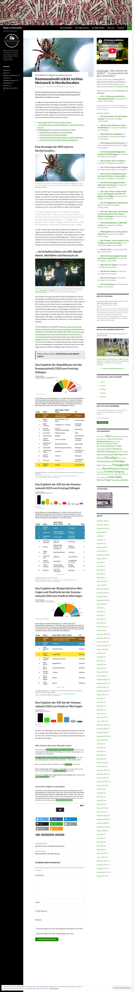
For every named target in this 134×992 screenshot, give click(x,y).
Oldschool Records (105, 461)
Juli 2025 (99, 536)
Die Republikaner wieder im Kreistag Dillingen (55, 132)
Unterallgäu (115, 476)
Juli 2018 (99, 834)
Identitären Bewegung (40, 292)
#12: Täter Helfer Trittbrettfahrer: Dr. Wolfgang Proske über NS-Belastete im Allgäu (112, 193)
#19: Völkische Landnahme (111, 134)
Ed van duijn (38, 187)
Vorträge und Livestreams (10, 88)
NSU (102, 458)
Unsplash (44, 187)
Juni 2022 (100, 657)
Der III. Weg (116, 446)
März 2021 (100, 713)
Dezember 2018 (102, 815)
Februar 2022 (101, 672)
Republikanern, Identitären (68, 125)
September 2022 (102, 645)
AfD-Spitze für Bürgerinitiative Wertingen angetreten (58, 140)
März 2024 (100, 577)
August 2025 (101, 532)
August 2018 (101, 831)
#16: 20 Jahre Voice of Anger (112, 161)
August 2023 (101, 604)
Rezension (6, 85)
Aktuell (5, 70)
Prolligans (109, 465)
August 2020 (101, 740)
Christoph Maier (111, 444)
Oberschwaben (122, 458)
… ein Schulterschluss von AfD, (48, 125)
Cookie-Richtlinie (54, 988)
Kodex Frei (119, 452)
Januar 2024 (101, 585)
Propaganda (120, 465)
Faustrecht (100, 449)
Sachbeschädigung (114, 471)
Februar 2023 (101, 627)
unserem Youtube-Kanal (118, 86)
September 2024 (102, 555)
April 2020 (100, 755)
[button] (42, 819)
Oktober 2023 (101, 596)
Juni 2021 (100, 702)
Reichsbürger (122, 468)
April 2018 (100, 846)
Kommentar (39, 875)
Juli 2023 (99, 608)
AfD (73, 183)
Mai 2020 (100, 751)
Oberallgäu (111, 457)
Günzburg (117, 448)
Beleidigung (124, 436)
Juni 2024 (100, 566)
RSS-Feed (103, 397)
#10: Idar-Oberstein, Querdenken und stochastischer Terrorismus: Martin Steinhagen (113, 213)
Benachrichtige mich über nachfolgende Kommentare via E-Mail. (60, 929)
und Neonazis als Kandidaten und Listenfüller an (67, 329)
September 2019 (102, 781)
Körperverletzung (104, 454)
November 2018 (102, 819)
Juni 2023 (100, 611)
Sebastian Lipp (52, 86)
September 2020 (102, 736)
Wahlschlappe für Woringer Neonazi (47, 852)
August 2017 (101, 876)
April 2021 (100, 710)
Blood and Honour (115, 439)
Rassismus (99, 469)
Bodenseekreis (104, 441)
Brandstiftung (101, 444)
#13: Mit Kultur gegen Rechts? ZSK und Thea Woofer (112, 183)
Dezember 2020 (102, 725)
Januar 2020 (101, 766)
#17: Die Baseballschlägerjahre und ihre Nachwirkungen (112, 153)
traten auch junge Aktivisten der (70, 327)
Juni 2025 (100, 540)
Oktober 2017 (101, 868)
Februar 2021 (101, 717)
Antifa (4, 73)
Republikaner (57, 107)
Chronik (5, 78)
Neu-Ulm (123, 454)
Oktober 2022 (101, 642)
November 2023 (102, 593)
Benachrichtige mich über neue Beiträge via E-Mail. (55, 934)
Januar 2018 (101, 857)
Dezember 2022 (102, 634)
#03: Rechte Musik (108, 271)
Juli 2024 (99, 562)
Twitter (102, 382)
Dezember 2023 (102, 589)
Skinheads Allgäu (101, 474)
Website (38, 920)
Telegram (103, 393)
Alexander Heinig (116, 436)
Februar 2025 (101, 547)
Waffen (124, 480)
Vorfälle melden (98, 28)
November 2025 (102, 525)
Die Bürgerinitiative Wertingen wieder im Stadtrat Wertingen (61, 137)
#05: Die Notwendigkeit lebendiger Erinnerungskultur (112, 257)
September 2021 (102, 691)
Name (38, 902)
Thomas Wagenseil (102, 477)
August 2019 (101, 785)
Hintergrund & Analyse (63, 75)
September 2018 (102, 827)
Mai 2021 (100, 706)
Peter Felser (101, 465)
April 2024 (100, 574)
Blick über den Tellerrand (44, 75)
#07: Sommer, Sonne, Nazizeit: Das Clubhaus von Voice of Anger (113, 241)
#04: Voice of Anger (108, 265)
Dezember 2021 (102, 679)
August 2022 (101, 649)
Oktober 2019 (101, 778)
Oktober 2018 (101, 823)
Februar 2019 (101, 808)
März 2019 (100, 804)
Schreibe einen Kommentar (66, 86)
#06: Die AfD (105, 249)
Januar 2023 (101, 630)
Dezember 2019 (102, 770)
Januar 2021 (101, 721)
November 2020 (102, 729)
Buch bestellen (66, 28)
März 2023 (100, 623)
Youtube (103, 385)
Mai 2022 (100, 661)
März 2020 (100, 759)
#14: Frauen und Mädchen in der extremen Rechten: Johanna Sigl (112, 175)
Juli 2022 (99, 653)
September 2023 (102, 600)
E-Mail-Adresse (41, 911)
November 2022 (102, 638)
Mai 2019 (100, 797)
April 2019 (100, 800)
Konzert (125, 452)
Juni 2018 (100, 838)
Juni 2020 (100, 747)
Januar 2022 (101, 676)
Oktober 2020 (101, 732)
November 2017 (102, 865)
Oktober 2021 (101, 687)
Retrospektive (7, 83)
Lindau (114, 454)
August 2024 (101, 559)
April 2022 (100, 664)
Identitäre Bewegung (47, 834)
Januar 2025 (101, 551)
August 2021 (101, 695)
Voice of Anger (44, 290)
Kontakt (120, 28)
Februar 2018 (101, 853)
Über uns (111, 28)
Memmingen (52, 290)
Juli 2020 (99, 744)
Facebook (103, 389)
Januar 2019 (101, 812)
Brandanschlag (115, 442)
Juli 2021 (99, 698)
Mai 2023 (100, 615)
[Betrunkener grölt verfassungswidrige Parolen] (105, 500)
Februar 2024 (101, 581)
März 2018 (100, 849)
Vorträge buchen (82, 28)
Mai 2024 (100, 570)
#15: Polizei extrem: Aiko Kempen (114, 167)
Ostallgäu (119, 461)
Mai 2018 (100, 842)
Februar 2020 (101, 763)
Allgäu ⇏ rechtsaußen (12, 28)
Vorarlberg (116, 480)
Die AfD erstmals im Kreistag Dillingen (53, 135)
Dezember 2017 (102, 861)
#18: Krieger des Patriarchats (112, 143)
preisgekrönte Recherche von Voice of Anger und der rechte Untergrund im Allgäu (113, 361)
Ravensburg (109, 468)
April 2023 (100, 619)
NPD (65, 192)
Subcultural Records (121, 474)
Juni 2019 (100, 793)
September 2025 (102, 528)
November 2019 (102, 774)
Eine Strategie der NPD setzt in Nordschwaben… (54, 122)
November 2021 (102, 683)
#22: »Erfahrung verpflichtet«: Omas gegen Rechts (112, 97)
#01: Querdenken (107, 284)
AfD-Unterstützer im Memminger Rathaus (49, 845)
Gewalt (108, 448)
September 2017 (102, 872)
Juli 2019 (99, 789)
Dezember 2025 (102, 521)
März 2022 (100, 668)
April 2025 (100, 543)
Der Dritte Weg (103, 446)
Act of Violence (101, 436)
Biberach (105, 439)
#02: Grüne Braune (108, 278)
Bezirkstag (100, 439)
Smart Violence (110, 474)
